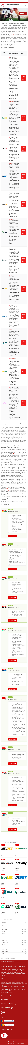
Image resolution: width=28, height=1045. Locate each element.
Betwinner (12, 358)
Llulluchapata (14, 951)
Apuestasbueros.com (6, 30)
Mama (14, 931)
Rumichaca (14, 940)
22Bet (11, 330)
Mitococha (14, 927)
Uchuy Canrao (14, 942)
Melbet (11, 275)
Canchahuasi (14, 938)
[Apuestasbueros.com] (11, 5)
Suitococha (14, 929)
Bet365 (12, 34)
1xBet (11, 163)
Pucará (14, 933)
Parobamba (14, 947)
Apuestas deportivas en (6, 958)
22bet (7, 488)
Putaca (20, 511)
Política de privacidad (19, 1043)
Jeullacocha (14, 922)
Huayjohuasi (14, 936)
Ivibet (11, 248)
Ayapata (14, 924)
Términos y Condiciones (9, 1043)
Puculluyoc (14, 949)
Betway (15, 453)
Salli (14, 953)
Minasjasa (14, 944)
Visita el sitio (23, 78)
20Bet (11, 219)
